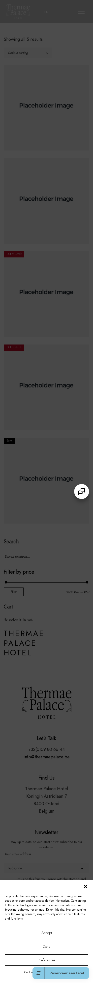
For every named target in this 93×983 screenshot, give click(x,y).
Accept (46, 932)
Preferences (46, 960)
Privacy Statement (55, 972)
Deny (46, 946)
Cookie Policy (32, 972)
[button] (85, 886)
